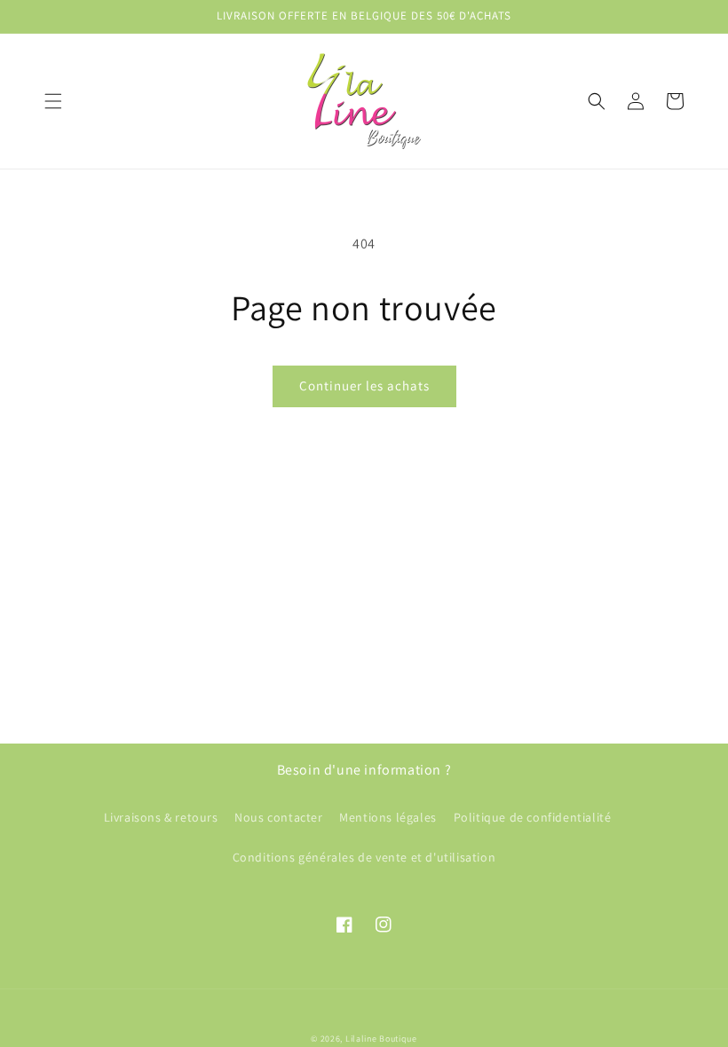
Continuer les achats (364, 385)
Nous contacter (278, 817)
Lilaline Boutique (381, 1038)
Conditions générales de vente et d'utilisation (364, 857)
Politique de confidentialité (533, 817)
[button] (53, 101)
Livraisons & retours (161, 817)
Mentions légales (388, 817)
